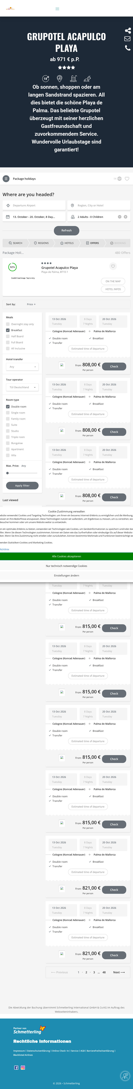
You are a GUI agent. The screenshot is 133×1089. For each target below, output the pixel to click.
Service (74, 1050)
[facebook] (16, 1068)
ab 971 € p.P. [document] (64, 59)
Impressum (19, 1050)
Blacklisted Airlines (23, 1054)
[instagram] (23, 1068)
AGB (83, 1050)
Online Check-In (60, 1050)
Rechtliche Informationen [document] (42, 1041)
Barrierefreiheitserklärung (100, 1050)
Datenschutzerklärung (38, 1050)
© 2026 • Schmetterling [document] (66, 1083)
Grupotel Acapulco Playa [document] (66, 42)
